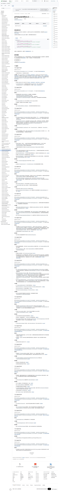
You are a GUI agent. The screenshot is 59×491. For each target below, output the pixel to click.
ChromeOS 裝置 (30, 476)
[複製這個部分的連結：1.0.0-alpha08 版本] (23, 296)
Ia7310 (48, 153)
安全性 (13, 476)
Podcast (14, 481)
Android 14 (37, 477)
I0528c (28, 363)
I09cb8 (31, 384)
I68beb (31, 312)
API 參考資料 (45, 476)
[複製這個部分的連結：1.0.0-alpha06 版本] (23, 344)
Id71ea (27, 208)
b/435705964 (38, 82)
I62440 (29, 390)
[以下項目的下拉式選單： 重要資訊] (12, 1)
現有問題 (24, 57)
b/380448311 (16, 75)
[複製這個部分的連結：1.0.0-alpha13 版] (22, 166)
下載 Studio (45, 477)
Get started (3, 3)
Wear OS (29, 474)
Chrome (27, 485)
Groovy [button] (17, 37)
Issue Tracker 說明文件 (21, 62)
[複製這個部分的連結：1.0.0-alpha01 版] (22, 440)
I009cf (36, 176)
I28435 (20, 180)
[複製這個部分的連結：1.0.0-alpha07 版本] (23, 325)
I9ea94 (46, 354)
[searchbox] (6, 8)
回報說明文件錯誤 (53, 474)
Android (14, 473)
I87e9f (44, 77)
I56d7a (32, 154)
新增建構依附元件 (28, 51)
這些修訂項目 (43, 71)
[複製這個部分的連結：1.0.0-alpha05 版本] (23, 366)
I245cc (19, 191)
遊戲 (21, 473)
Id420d (17, 213)
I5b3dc (41, 403)
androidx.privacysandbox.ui (18, 19)
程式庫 (13, 5)
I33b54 (28, 386)
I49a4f (32, 188)
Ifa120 (46, 74)
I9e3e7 (41, 229)
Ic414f (32, 231)
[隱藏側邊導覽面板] (10, 489)
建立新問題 (17, 60)
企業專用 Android (15, 474)
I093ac (34, 285)
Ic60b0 (27, 151)
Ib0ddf (27, 362)
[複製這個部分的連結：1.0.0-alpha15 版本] (22, 108)
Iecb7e (28, 358)
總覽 (1, 5)
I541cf (34, 253)
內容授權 (23, 457)
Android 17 (37, 473)
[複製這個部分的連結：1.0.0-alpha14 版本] (22, 134)
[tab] (16, 38)
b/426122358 (40, 76)
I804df (32, 315)
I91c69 (33, 160)
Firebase (31, 485)
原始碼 (13, 477)
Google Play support (54, 476)
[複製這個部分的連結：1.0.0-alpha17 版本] (22, 67)
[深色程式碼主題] (47, 39)
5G (20, 480)
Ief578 (37, 379)
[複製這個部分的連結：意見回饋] (19, 55)
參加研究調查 (53, 477)
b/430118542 (46, 75)
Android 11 (37, 481)
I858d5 (29, 74)
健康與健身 (21, 476)
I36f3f (32, 383)
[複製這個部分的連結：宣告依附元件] (21, 30)
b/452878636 (33, 74)
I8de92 (37, 317)
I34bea (30, 102)
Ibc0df (17, 180)
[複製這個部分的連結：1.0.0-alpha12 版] (22, 193)
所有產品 (44, 485)
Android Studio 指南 (46, 473)
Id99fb (36, 76)
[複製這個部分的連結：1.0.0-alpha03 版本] (23, 410)
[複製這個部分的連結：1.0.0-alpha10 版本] (22, 237)
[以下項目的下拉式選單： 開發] (24, 1)
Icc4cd (44, 323)
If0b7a (21, 335)
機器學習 (21, 474)
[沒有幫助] (48, 13)
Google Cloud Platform (37, 485)
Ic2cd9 (17, 338)
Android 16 (37, 474)
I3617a (37, 289)
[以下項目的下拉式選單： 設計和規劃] (19, 1)
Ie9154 (43, 75)
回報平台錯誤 (53, 473)
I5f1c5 (38, 229)
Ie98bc (44, 286)
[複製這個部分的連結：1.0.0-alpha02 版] (22, 428)
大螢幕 (29, 473)
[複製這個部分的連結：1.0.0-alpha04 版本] (23, 394)
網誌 (13, 480)
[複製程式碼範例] (48, 39)
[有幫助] (47, 13)
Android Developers (16, 13)
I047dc (31, 288)
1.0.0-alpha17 (45, 25)
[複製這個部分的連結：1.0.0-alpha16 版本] (22, 87)
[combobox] (36, 1)
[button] (5, 12)
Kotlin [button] (21, 37)
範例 (9, 5)
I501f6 (29, 157)
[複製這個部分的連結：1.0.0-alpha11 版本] (22, 217)
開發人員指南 (45, 474)
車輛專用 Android (30, 477)
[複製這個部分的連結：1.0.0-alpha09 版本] (23, 260)
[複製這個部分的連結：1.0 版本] (19, 66)
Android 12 (37, 480)
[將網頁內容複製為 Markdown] (32, 17)
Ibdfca (29, 82)
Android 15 (37, 476)
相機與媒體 (21, 477)
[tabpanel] (31, 44)
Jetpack (8, 3)
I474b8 (28, 341)
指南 (5, 5)
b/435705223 (42, 82)
